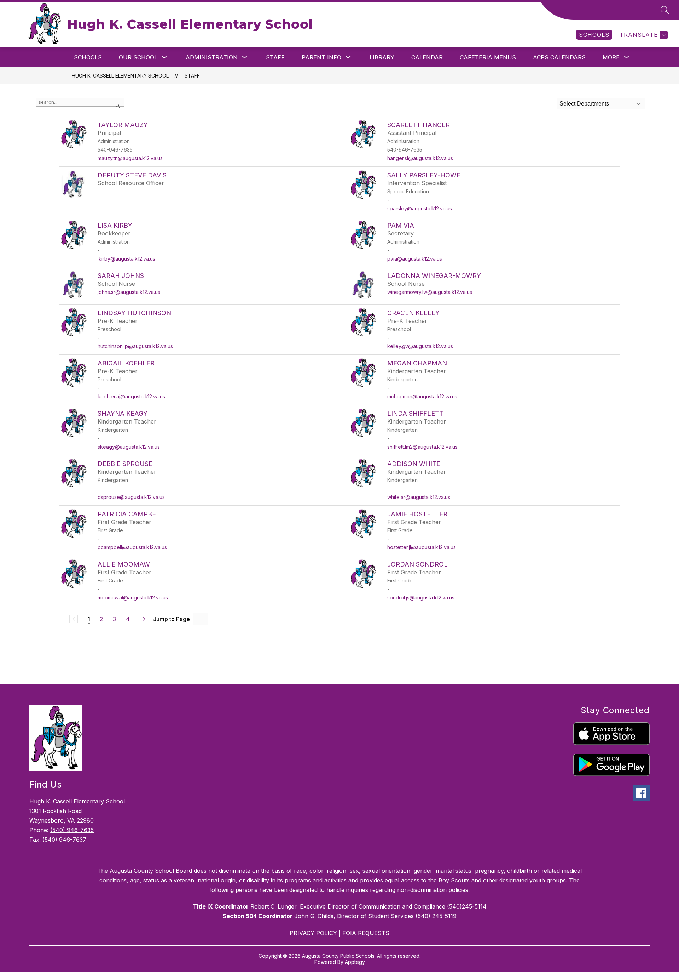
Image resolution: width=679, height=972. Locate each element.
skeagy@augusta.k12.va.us (129, 447)
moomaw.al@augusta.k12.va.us (133, 598)
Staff (275, 57)
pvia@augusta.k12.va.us (414, 259)
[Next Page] (144, 619)
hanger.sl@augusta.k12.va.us (420, 158)
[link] (594, 35)
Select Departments (584, 104)
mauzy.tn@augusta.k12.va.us (130, 158)
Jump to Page (171, 619)
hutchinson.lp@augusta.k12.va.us (135, 346)
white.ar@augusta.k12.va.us (418, 497)
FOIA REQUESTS (365, 933)
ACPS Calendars (559, 57)
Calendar (427, 57)
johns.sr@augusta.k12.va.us (129, 292)
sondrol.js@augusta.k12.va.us (420, 598)
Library (382, 57)
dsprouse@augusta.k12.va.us (131, 497)
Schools (88, 57)
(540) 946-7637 (64, 839)
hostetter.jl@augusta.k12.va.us (421, 547)
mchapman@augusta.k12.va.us (422, 396)
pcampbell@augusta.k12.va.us (132, 547)
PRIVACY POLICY (313, 933)
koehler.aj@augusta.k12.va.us (131, 396)
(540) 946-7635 (72, 830)
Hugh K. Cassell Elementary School (120, 76)
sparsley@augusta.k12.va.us (419, 208)
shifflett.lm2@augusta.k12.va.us (422, 447)
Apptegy (355, 962)
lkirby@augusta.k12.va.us (126, 259)
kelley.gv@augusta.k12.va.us (420, 346)
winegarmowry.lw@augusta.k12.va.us (429, 292)
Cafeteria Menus (488, 57)
